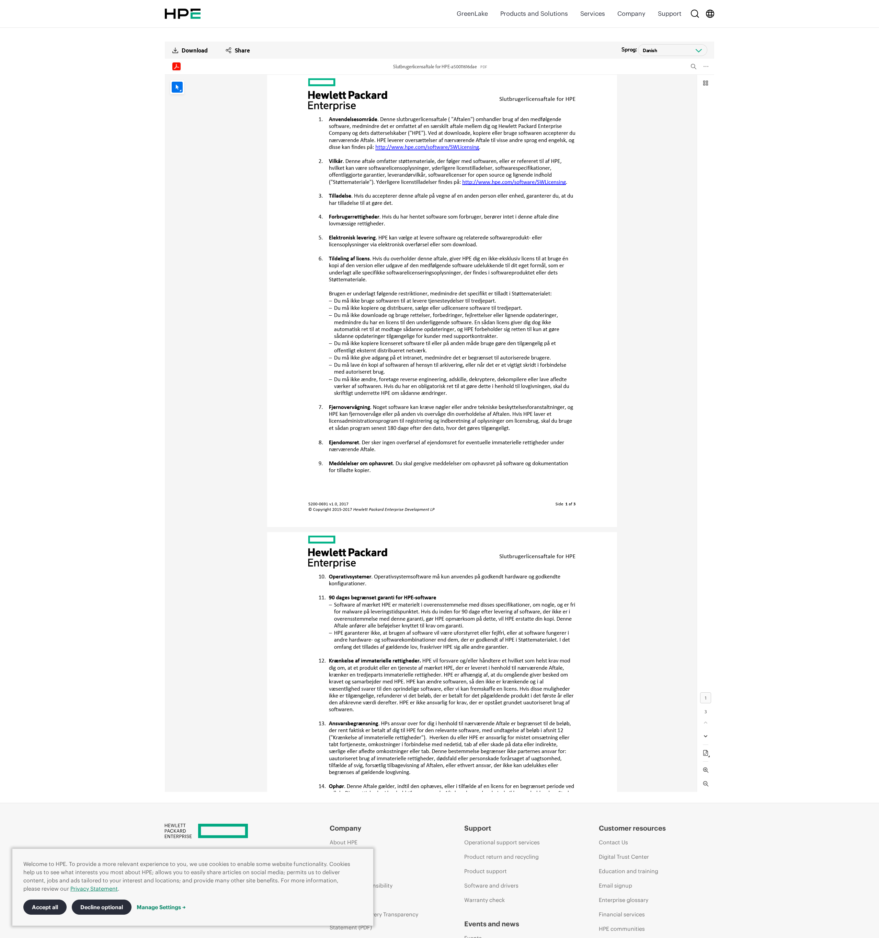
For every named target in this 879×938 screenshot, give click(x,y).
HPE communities (622, 928)
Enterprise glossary (623, 899)
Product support (485, 871)
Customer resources (632, 828)
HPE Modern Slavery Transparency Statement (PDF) (374, 921)
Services (592, 13)
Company (631, 13)
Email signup (615, 885)
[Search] (695, 14)
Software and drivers (491, 885)
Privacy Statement (94, 888)
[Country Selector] (710, 14)
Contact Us (613, 842)
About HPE (343, 842)
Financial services (622, 914)
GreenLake (472, 13)
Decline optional (101, 907)
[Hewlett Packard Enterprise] (183, 14)
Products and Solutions (534, 13)
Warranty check (484, 899)
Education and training (628, 871)
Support (669, 13)
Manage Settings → (161, 907)
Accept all (45, 907)
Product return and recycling (501, 856)
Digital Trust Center (624, 856)
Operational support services (502, 842)
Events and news (491, 923)
